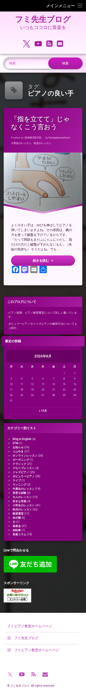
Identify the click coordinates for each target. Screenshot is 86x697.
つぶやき (18, 451)
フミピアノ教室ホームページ (29, 626)
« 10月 (43, 410)
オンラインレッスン (25, 455)
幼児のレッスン (42, 143)
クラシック (19, 464)
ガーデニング (21, 459)
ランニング (19, 484)
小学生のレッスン (21, 143)
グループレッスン (24, 468)
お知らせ (18, 447)
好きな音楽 (19, 501)
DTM (15, 443)
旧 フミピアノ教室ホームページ (33, 650)
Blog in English (22, 439)
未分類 (17, 517)
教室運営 (18, 513)
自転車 (17, 530)
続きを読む (54, 261)
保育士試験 (19, 493)
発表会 (17, 526)
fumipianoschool (59, 137)
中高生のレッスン (24, 488)
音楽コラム (19, 534)
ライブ (17, 480)
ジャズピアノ (21, 472)
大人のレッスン (22, 497)
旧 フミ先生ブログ (22, 638)
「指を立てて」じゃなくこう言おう (40, 123)
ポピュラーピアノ (24, 476)
